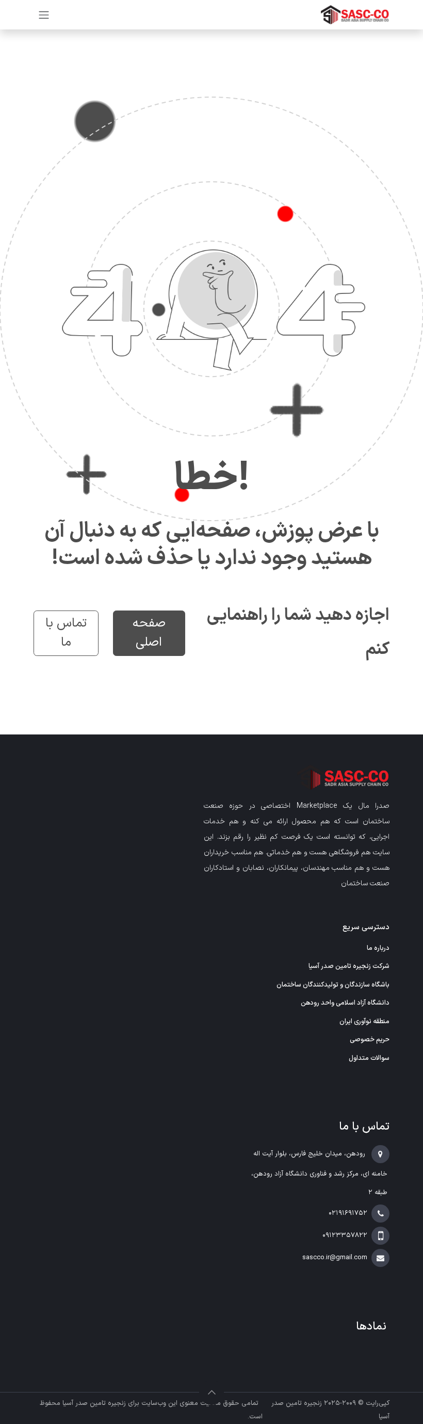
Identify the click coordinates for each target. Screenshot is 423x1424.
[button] (211, 1392)
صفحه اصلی (149, 633)
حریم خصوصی (369, 1040)
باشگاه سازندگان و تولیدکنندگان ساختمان (332, 985)
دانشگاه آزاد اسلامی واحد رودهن (345, 1003)
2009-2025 (339, 1403)
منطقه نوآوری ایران (364, 1021)
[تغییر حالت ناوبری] (44, 14)
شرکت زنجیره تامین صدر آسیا (348, 966)
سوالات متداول (369, 1058)
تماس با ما (66, 633)
